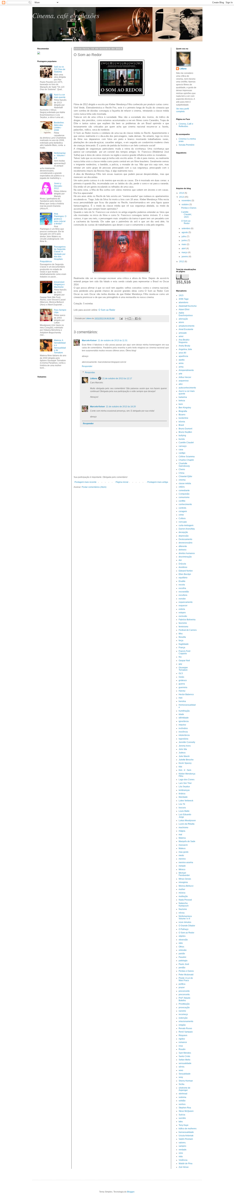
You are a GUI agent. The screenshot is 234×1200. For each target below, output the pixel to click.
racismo (182, 1011)
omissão (183, 950)
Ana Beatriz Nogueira (184, 341)
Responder (87, 366)
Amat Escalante (186, 329)
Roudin (182, 1049)
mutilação (183, 896)
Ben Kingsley (185, 407)
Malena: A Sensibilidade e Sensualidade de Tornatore (60, 346)
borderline (183, 418)
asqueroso (184, 381)
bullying (182, 435)
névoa (181, 913)
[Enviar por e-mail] (126, 318)
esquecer (183, 605)
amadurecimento (186, 326)
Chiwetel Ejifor (185, 476)
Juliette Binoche (186, 759)
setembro (186, 228)
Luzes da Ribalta (186, 824)
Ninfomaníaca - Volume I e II (60, 155)
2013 (181, 197)
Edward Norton (186, 571)
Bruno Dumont (185, 428)
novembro (187, 200)
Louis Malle (184, 811)
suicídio (182, 1118)
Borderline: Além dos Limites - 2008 (59, 126)
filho (181, 633)
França (182, 647)
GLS (181, 673)
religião (182, 1025)
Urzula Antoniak (186, 1135)
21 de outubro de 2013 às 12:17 (117, 378)
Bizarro (182, 414)
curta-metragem (186, 525)
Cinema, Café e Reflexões (186, 125)
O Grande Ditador (187, 925)
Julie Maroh (184, 756)
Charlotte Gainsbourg (184, 464)
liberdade (183, 797)
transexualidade (186, 1132)
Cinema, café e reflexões (65, 15)
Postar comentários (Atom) (94, 487)
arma (181, 367)
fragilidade (184, 644)
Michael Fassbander (184, 874)
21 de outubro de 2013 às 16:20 (121, 406)
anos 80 (182, 353)
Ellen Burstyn (185, 574)
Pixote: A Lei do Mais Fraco (186, 979)
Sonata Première (186, 145)
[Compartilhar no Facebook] (136, 318)
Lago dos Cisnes (186, 779)
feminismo (183, 626)
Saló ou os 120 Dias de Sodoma (59, 69)
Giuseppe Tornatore (183, 668)
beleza (182, 400)
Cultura (182, 518)
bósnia (182, 421)
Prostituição (184, 1004)
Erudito (182, 581)
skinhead (183, 1093)
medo (181, 855)
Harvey (182, 691)
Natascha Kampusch (184, 904)
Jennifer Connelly (187, 742)
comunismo (184, 497)
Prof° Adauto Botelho (184, 999)
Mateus (182, 848)
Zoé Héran (184, 1167)
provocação (184, 1007)
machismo (183, 827)
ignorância (184, 721)
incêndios (183, 728)
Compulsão (184, 494)
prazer (182, 987)
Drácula (182, 564)
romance (183, 1042)
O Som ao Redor (106, 310)
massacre (183, 845)
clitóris (182, 487)
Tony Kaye (183, 1125)
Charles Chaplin (186, 460)
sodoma (182, 1097)
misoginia (183, 882)
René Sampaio (186, 1032)
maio (184, 244)
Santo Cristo (184, 1056)
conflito (182, 501)
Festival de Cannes (188, 630)
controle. (183, 508)
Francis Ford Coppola (184, 652)
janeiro (185, 256)
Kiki (180, 767)
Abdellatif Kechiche (188, 306)
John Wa (183, 749)
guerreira (183, 687)
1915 (181, 295)
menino (182, 859)
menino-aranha (186, 862)
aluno (181, 322)
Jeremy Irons (185, 746)
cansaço (183, 446)
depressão (184, 536)
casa (181, 449)
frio (180, 657)
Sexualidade (184, 1074)
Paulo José (184, 964)
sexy (181, 1077)
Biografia (183, 411)
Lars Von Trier (185, 783)
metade (182, 866)
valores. (182, 1142)
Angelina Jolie (185, 349)
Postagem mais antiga (157, 482)
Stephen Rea (185, 1107)
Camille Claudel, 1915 (186, 214)
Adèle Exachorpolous (186, 314)
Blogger (130, 1192)
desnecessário (185, 543)
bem (181, 404)
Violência (183, 1160)
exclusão (183, 616)
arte (180, 373)
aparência (183, 356)
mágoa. (182, 831)
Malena (182, 838)
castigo (182, 453)
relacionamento (186, 1021)
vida (181, 1156)
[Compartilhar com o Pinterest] (139, 318)
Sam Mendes (185, 1053)
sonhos (182, 1104)
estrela (182, 609)
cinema (182, 480)
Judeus (182, 752)
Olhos (181, 947)
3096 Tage (184, 299)
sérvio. (182, 1067)
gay (180, 664)
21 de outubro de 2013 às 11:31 (112, 340)
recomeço (183, 1014)
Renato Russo (185, 1028)
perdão (182, 967)
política (182, 984)
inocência (183, 732)
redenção (183, 1018)
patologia (183, 960)
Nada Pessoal (185, 900)
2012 (181, 261)
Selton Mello (184, 1060)
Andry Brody (184, 346)
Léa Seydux (184, 786)
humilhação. (184, 711)
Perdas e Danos (188, 208)
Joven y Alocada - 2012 (58, 186)
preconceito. (184, 994)
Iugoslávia (183, 739)
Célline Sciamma (187, 456)
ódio (181, 943)
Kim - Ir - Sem (185, 770)
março (185, 252)
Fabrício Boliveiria (187, 619)
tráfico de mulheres (187, 1128)
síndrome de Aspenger (184, 1089)
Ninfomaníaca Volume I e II (185, 917)
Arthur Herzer (185, 377)
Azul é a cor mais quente (59, 96)
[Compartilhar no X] (133, 318)
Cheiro (182, 469)
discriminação (185, 557)
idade (181, 714)
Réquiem (183, 1035)
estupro (182, 612)
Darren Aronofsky (187, 529)
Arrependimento (186, 370)
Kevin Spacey (185, 763)
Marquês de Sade (187, 841)
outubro (185, 204)
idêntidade (184, 718)
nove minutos (185, 922)
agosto (185, 232)
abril (184, 248)
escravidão (184, 591)
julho (184, 236)
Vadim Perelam (186, 1139)
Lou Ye (182, 804)
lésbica (182, 793)
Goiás (181, 677)
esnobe (182, 599)
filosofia (182, 637)
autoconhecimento (187, 388)
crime (181, 515)
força (181, 640)
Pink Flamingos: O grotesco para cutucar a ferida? (60, 219)
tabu (181, 1121)
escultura (183, 595)
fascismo (183, 623)
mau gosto (183, 852)
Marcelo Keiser (89, 340)
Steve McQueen (186, 1111)
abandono (183, 302)
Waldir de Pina (185, 1163)
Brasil (181, 425)
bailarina (183, 397)
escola (182, 584)
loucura (182, 807)
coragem (183, 511)
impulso (182, 725)
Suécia (182, 1115)
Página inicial (122, 482)
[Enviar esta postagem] (121, 318)
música (182, 893)
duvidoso (183, 567)
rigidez (182, 1039)
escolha (182, 588)
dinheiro (182, 550)
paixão (182, 953)
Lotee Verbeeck (186, 800)
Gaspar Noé (184, 660)
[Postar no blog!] (130, 318)
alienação (183, 319)
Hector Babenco (186, 694)
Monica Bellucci (186, 886)
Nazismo (183, 909)
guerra (182, 684)
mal (180, 834)
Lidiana (93, 378)
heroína (182, 701)
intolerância (184, 735)
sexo (181, 1070)
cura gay (183, 522)
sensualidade (185, 1063)
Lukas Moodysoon (187, 820)
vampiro (182, 1146)
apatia (181, 360)
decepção (183, 532)
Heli (180, 698)
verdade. (183, 1149)
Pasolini (182, 957)
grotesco (183, 680)
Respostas (90, 372)
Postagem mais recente (85, 482)
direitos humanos (187, 553)
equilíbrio (183, 577)
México (182, 869)
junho (184, 240)
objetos (182, 936)
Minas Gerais (185, 879)
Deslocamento (185, 539)
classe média (185, 483)
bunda (182, 439)
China (181, 473)
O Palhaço (183, 929)
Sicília (181, 1084)
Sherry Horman (186, 1081)
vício (181, 1153)
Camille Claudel (186, 442)
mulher (182, 889)
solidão (182, 1100)
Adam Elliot (184, 309)
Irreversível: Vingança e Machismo (59, 284)
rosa (181, 1046)
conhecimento (185, 504)
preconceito (184, 991)
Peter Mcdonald (186, 974)
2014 (181, 193)
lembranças (184, 790)
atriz (181, 384)
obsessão (183, 939)
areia (181, 363)
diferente (183, 546)
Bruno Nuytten (185, 432)
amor (181, 336)
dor (180, 560)
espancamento (186, 602)
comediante (184, 490)
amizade (183, 333)
